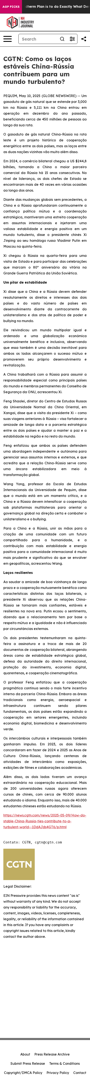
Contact (79, 1073)
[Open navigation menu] (7, 39)
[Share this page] (84, 39)
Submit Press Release (27, 1063)
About (25, 1054)
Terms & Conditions (64, 1063)
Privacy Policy (57, 1073)
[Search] (62, 39)
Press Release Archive (52, 1054)
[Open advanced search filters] (72, 39)
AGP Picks (11, 7)
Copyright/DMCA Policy (23, 1073)
